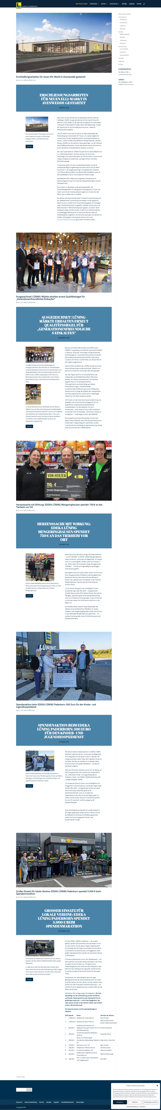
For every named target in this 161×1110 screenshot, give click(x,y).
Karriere (103, 4)
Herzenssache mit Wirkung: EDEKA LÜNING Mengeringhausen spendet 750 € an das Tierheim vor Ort (59, 506)
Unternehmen (114, 4)
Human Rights (80, 1102)
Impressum (142, 1106)
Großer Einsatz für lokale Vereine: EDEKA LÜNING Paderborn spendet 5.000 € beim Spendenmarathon (58, 892)
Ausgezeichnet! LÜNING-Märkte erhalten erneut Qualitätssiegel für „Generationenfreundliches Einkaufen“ (50, 298)
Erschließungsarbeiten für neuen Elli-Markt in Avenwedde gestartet (50, 77)
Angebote (131, 4)
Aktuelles (124, 4)
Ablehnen (135, 1102)
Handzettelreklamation (125, 74)
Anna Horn (21, 80)
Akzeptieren (119, 1102)
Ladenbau (123, 26)
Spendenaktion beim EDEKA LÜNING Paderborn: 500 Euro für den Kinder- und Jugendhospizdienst (56, 706)
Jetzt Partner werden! (81, 4)
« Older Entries (20, 1077)
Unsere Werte (124, 49)
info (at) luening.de (128, 84)
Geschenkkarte (124, 55)
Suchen (29, 1090)
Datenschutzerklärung (132, 1106)
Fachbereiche (93, 4)
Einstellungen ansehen (150, 1102)
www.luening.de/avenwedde (66, 219)
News (34, 80)
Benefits (122, 37)
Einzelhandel (123, 22)
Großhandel (123, 19)
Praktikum (123, 43)
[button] (157, 1085)
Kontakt (139, 4)
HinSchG (41, 1102)
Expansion (123, 52)
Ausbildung (123, 40)
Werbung (122, 29)
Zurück (29, 146)
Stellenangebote (125, 34)
